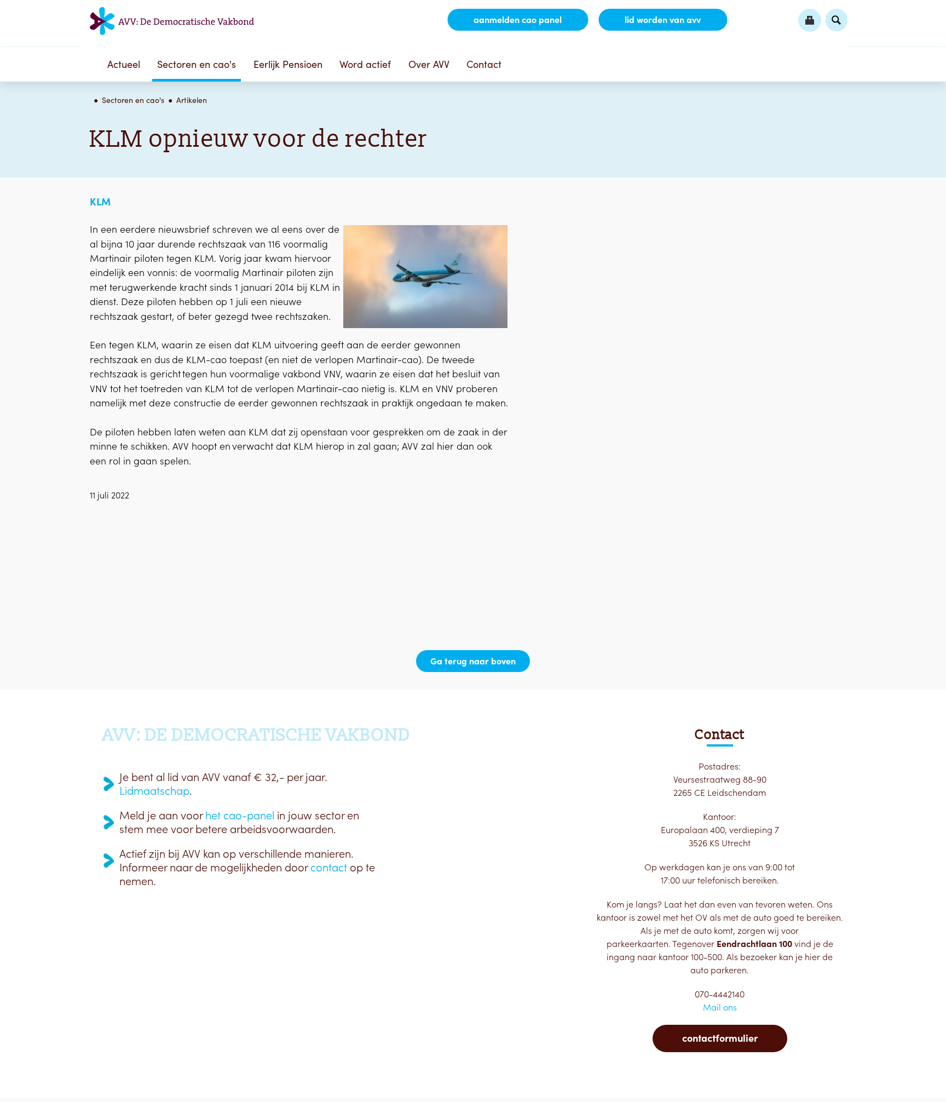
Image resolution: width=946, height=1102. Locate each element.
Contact (483, 64)
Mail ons (720, 1007)
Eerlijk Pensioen (287, 64)
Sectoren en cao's (196, 64)
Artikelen (191, 100)
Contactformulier (720, 1038)
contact (328, 867)
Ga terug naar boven (473, 661)
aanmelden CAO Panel (518, 19)
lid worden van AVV (663, 19)
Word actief (365, 64)
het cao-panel (239, 815)
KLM (100, 201)
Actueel (123, 64)
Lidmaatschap (154, 791)
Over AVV (428, 64)
